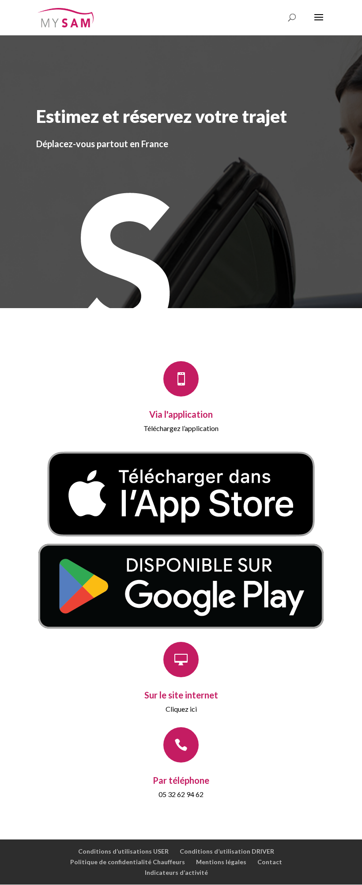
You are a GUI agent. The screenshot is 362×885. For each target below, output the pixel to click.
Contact (269, 862)
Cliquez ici (181, 709)
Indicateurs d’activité (176, 872)
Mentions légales (221, 862)
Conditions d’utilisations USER (123, 851)
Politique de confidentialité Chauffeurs (127, 862)
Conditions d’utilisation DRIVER (227, 851)
